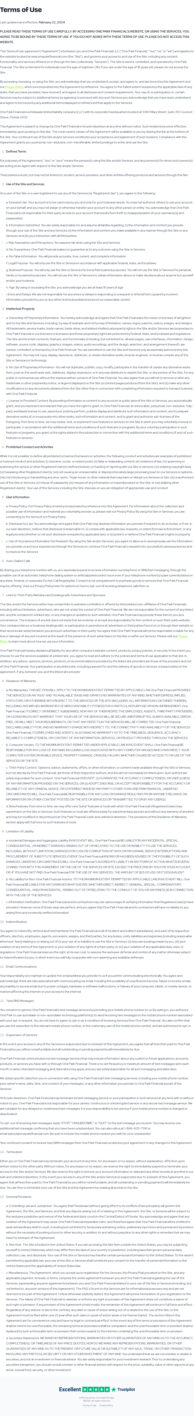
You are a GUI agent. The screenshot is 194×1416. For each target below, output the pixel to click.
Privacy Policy (14, 87)
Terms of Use (89, 1405)
